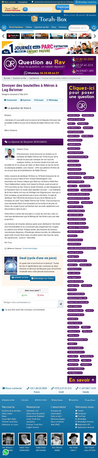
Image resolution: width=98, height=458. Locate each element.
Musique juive (74, 269)
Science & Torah (75, 315)
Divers (84, 186)
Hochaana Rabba (76, 211)
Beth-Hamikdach (75, 132)
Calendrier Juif (32, 411)
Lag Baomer (34, 78)
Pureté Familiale (76, 294)
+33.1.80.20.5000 (38, 388)
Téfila (87, 331)
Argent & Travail (76, 119)
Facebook (81, 414)
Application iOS (83, 425)
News (4, 416)
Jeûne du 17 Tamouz (78, 227)
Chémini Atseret (75, 153)
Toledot (72, 344)
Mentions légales (58, 419)
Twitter (80, 411)
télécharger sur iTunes (43, 278)
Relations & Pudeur (77, 298)
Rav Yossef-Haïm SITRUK (89, 449)
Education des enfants (78, 194)
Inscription (23, 2)
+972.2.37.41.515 (62, 388)
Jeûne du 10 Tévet (76, 223)
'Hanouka (73, 115)
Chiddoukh (74, 165)
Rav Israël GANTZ (74, 449)
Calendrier (81, 15)
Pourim (86, 286)
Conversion (74, 178)
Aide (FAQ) (55, 425)
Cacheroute (75, 140)
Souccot (73, 327)
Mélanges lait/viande (77, 261)
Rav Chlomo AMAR (57, 449)
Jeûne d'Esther (75, 215)
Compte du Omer (76, 173)
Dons (53, 27)
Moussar (85, 265)
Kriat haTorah (75, 240)
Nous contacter (13, 388)
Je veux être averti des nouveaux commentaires (25, 310)
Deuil (72, 186)
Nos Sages (74, 277)
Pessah (73, 286)
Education (73, 190)
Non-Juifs (73, 273)
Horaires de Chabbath (35, 416)
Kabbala (72, 236)
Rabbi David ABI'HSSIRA (41, 449)
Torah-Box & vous (76, 352)
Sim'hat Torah (74, 323)
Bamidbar (83, 123)
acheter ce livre (21, 277)
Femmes (63, 27)
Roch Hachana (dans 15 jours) (27, 15)
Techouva (73, 331)
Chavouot (73, 148)
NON (41, 295)
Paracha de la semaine (11, 411)
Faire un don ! (56, 416)
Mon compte (10, 2)
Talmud (86, 327)
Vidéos (29, 27)
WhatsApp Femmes (85, 422)
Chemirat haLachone (77, 157)
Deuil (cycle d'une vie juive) (38, 258)
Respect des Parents (78, 302)
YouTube (81, 416)
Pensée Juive (75, 281)
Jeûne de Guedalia (76, 219)
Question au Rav (41, 27)
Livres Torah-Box (33, 419)
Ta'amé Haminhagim (30, 248)
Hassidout (87, 202)
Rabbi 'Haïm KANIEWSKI (24, 449)
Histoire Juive (75, 207)
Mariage (73, 256)
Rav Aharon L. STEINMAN (8, 449)
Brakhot (73, 136)
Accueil (7, 78)
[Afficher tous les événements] (32, 2)
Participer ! (63, 9)
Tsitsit (86, 360)
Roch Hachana (16, 27)
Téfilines (73, 335)
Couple (88, 178)
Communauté (74, 169)
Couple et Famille (75, 182)
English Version (32, 427)
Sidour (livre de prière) (35, 414)
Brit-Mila (87, 136)
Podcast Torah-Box (34, 425)
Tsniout (73, 364)
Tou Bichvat (87, 356)
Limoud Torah (75, 252)
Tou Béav (72, 356)
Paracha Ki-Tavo (8, 15)
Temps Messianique (77, 339)
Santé (89, 310)
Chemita (73, 161)
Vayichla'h (86, 364)
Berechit (88, 128)
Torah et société (75, 348)
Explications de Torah (78, 198)
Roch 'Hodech (74, 306)
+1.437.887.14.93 (87, 388)
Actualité (88, 115)
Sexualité (72, 319)
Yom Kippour (75, 373)
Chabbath (74, 144)
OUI (25, 295)
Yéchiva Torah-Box (10, 422)
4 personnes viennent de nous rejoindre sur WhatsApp (54, 2)
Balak (71, 123)
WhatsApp (81, 419)
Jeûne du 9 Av (75, 231)
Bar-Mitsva (74, 128)
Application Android (85, 427)
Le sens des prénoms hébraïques (81, 248)
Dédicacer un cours (10, 425)
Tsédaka (73, 360)
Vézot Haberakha (76, 369)
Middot (72, 265)
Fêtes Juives (7, 414)
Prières (72, 290)
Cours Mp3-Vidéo (9, 419)
